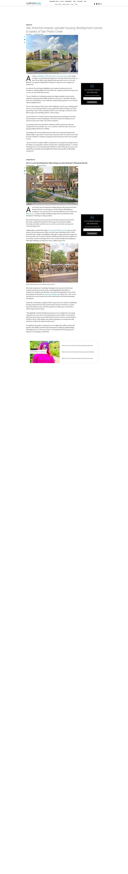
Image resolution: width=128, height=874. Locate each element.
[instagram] (99, 4)
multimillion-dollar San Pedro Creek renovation (52, 76)
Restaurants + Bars (53, 1)
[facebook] (94, 4)
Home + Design (58, 4)
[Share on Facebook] (25, 37)
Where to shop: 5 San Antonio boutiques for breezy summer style (77, 358)
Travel (74, 1)
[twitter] (96, 4)
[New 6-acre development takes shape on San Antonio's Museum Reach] (52, 185)
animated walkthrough (52, 294)
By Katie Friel (28, 34)
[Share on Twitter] (25, 40)
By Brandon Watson (30, 165)
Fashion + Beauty (66, 4)
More (76, 4)
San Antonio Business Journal (57, 230)
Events (72, 4)
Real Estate (80, 1)
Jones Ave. (31, 213)
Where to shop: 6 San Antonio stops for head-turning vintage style (77, 345)
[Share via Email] (25, 43)
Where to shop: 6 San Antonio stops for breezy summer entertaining (78, 352)
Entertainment (68, 1)
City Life (61, 1)
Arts (85, 1)
